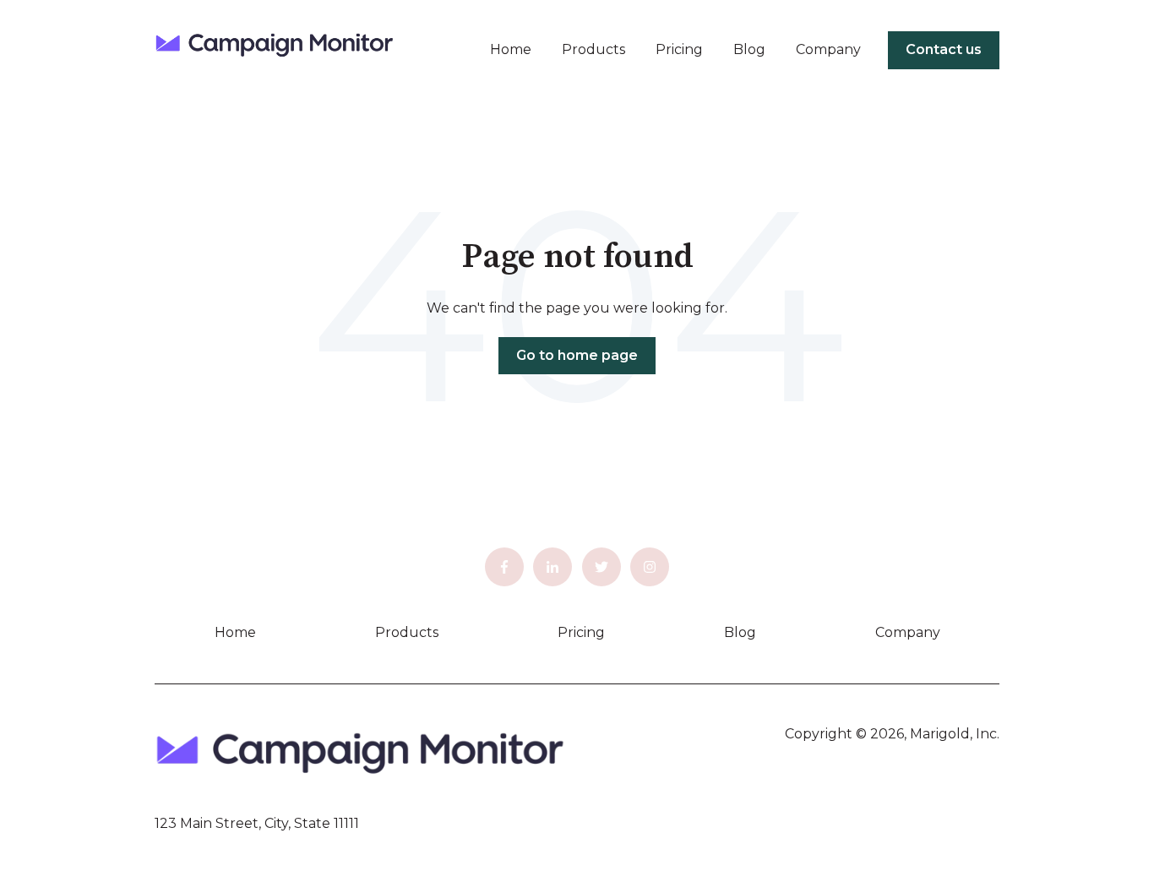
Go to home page (577, 355)
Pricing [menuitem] (581, 632)
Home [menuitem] (235, 632)
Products (593, 49)
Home (510, 49)
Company (828, 49)
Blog (749, 49)
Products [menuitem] (406, 632)
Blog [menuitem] (740, 632)
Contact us (944, 49)
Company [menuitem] (907, 632)
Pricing (679, 49)
